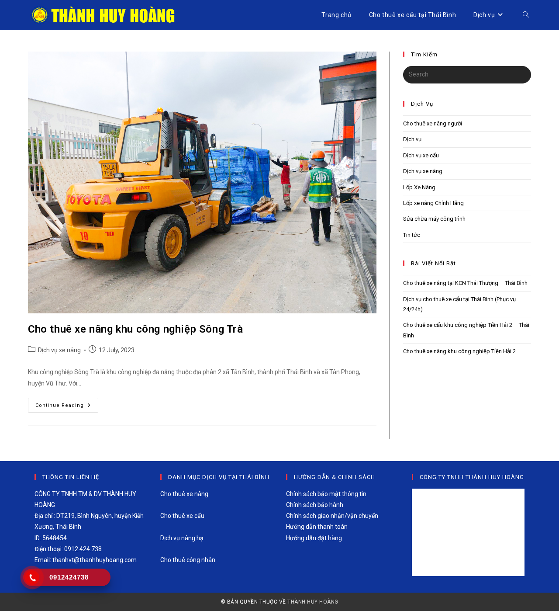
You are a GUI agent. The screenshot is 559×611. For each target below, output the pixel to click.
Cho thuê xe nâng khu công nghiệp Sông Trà (135, 329)
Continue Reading (66, 407)
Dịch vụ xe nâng (59, 350)
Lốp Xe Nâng (419, 187)
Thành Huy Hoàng (312, 602)
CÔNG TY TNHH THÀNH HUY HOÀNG (472, 477)
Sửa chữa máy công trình (434, 218)
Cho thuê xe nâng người (432, 123)
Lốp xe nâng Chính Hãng (433, 203)
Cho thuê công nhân (187, 559)
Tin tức (411, 235)
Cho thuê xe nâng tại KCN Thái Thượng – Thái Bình (465, 283)
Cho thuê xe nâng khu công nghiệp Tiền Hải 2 (459, 351)
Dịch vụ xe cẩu (421, 155)
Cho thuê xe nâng (184, 493)
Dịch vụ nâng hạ (182, 538)
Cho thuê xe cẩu (182, 515)
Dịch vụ (412, 139)
